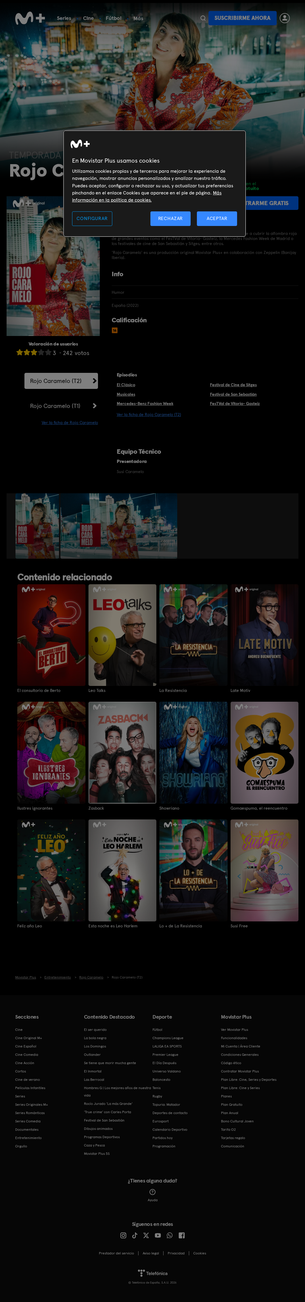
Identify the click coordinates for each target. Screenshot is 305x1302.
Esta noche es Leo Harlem (113, 926)
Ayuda (153, 1200)
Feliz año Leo (29, 926)
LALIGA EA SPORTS (167, 1046)
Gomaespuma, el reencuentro (259, 808)
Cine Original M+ (28, 1038)
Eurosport (160, 1121)
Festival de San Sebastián (233, 394)
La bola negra (95, 1038)
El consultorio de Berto (38, 690)
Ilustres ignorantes (34, 808)
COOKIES (199, 1253)
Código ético (231, 1063)
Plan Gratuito (231, 1104)
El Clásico (126, 384)
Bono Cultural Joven (237, 1121)
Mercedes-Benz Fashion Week (145, 403)
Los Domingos (95, 1046)
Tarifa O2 (228, 1129)
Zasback (96, 808)
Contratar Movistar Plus (240, 1071)
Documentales (26, 1129)
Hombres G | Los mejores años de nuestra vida (117, 1091)
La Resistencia (173, 690)
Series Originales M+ (31, 1104)
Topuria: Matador (166, 1104)
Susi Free (239, 926)
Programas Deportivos (102, 1137)
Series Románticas (30, 1113)
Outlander (92, 1055)
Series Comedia (28, 1121)
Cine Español (25, 1046)
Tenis (156, 1088)
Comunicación (232, 1146)
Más (138, 18)
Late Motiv (240, 690)
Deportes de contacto (170, 1113)
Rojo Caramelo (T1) (55, 405)
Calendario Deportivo (169, 1129)
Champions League (167, 1038)
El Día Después (164, 1063)
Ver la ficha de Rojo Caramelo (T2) (149, 414)
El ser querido (95, 1030)
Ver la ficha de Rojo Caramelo (70, 422)
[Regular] (34, 352)
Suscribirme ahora (242, 18)
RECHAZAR (170, 218)
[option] (37, 526)
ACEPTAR (217, 218)
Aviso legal (151, 1253)
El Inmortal (93, 1071)
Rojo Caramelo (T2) (56, 380)
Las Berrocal (94, 1080)
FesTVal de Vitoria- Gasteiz (235, 403)
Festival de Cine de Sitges (233, 384)
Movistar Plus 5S (97, 1154)
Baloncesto (161, 1080)
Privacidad (176, 1253)
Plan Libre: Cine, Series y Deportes (248, 1080)
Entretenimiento (28, 1138)
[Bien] (41, 352)
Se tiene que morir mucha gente (110, 1063)
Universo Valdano (166, 1071)
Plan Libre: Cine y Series (240, 1088)
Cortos (20, 1071)
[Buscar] (203, 18)
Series (64, 18)
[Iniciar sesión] (285, 18)
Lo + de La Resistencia (180, 926)
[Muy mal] (19, 352)
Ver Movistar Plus (234, 1030)
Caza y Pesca (94, 1145)
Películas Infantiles (30, 1088)
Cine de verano (27, 1080)
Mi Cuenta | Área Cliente (240, 1046)
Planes (226, 1096)
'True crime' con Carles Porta (107, 1112)
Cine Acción (24, 1063)
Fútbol (114, 18)
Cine (88, 18)
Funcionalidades (234, 1038)
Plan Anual (229, 1113)
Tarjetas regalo (233, 1138)
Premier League (165, 1055)
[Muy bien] (48, 352)
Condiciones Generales (240, 1055)
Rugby (157, 1096)
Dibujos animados (98, 1129)
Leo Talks (96, 690)
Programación (163, 1146)
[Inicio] (30, 18)
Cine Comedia (26, 1055)
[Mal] (27, 352)
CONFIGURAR (92, 218)
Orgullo (21, 1146)
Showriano (169, 808)
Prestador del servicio (116, 1253)
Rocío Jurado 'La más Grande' (108, 1104)
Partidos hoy (162, 1138)
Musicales (126, 394)
